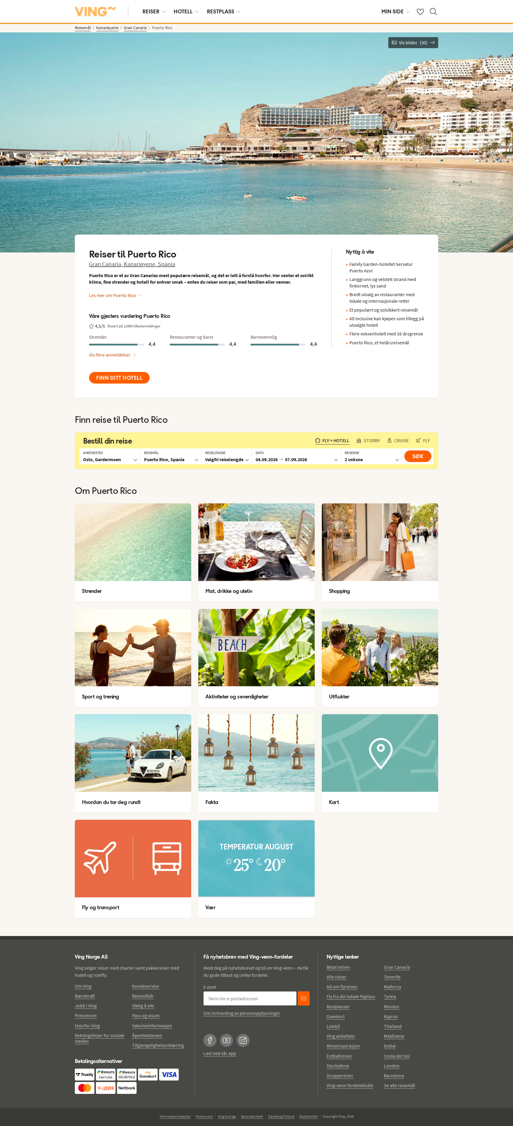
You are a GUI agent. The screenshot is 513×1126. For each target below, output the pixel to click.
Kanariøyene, (141, 264)
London (392, 1066)
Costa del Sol (397, 1056)
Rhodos (391, 1006)
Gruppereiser (340, 1075)
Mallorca (392, 987)
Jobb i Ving (86, 1006)
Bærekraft (85, 996)
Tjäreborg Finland (281, 1116)
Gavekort (336, 1016)
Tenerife (392, 977)
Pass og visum (146, 1015)
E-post (209, 987)
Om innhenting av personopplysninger (241, 1013)
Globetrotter (308, 1116)
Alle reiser (336, 977)
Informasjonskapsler (175, 1116)
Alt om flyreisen (342, 987)
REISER (150, 11)
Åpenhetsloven (147, 1035)
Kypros (391, 1016)
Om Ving (83, 986)
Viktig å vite (143, 1006)
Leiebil (333, 1026)
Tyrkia (390, 996)
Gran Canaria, (106, 264)
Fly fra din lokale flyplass (351, 996)
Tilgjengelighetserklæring (158, 1045)
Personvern (204, 1116)
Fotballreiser (339, 1056)
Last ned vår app (219, 1053)
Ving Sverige (227, 1116)
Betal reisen (338, 967)
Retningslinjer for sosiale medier (99, 1038)
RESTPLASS (220, 11)
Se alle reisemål (399, 1085)
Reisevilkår (143, 996)
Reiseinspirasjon (343, 1046)
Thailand (393, 1026)
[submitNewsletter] (304, 998)
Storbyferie (338, 1066)
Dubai (390, 1046)
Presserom (85, 1015)
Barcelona (394, 1075)
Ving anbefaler (341, 1036)
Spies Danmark (252, 1116)
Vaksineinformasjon (152, 1025)
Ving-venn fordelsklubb (350, 1085)
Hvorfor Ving (87, 1025)
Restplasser (338, 1006)
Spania (166, 264)
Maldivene (394, 1036)
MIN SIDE (392, 11)
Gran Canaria (397, 967)
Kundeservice (145, 986)
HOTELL (183, 11)
